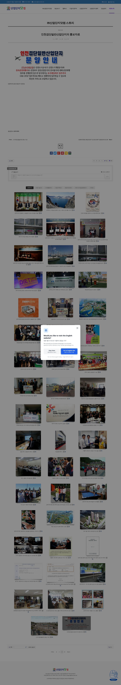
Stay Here (52, 351)
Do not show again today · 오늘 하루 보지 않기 (60, 357)
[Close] (77, 328)
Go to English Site (69, 351)
